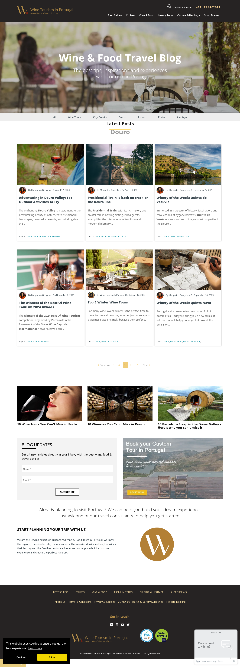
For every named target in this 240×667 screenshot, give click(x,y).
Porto (161, 117)
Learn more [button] (35, 648)
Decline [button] (21, 657)
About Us (60, 601)
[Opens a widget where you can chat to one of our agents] (216, 647)
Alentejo (182, 117)
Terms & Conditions (80, 601)
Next (145, 365)
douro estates (53, 236)
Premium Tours (123, 592)
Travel (173, 236)
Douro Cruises (39, 236)
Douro (122, 117)
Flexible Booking (176, 601)
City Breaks (100, 117)
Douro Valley (107, 236)
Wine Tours (74, 117)
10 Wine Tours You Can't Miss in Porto (47, 424)
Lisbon (142, 117)
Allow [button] (52, 657)
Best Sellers (115, 15)
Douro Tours (120, 236)
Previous (104, 365)
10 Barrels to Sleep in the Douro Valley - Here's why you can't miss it (189, 426)
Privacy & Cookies (104, 601)
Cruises (130, 15)
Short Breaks (211, 15)
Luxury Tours (165, 15)
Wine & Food (146, 15)
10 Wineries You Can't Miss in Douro (116, 424)
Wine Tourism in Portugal (99, 653)
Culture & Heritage (188, 15)
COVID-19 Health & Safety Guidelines (140, 601)
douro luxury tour (191, 341)
